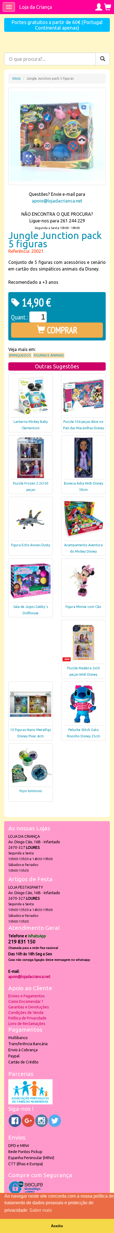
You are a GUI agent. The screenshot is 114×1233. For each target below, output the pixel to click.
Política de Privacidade (27, 1018)
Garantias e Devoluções (28, 1007)
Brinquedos (20, 355)
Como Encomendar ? (25, 1001)
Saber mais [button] (40, 1210)
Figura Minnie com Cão (83, 606)
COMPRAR (61, 330)
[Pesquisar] (102, 59)
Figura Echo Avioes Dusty (30, 545)
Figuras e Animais (49, 355)
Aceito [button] (57, 1226)
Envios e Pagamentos (26, 996)
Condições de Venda (25, 1012)
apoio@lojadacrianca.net (57, 200)
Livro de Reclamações (26, 1023)
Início (16, 78)
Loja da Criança (35, 7)
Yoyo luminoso (30, 791)
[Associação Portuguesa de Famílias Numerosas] (30, 1103)
